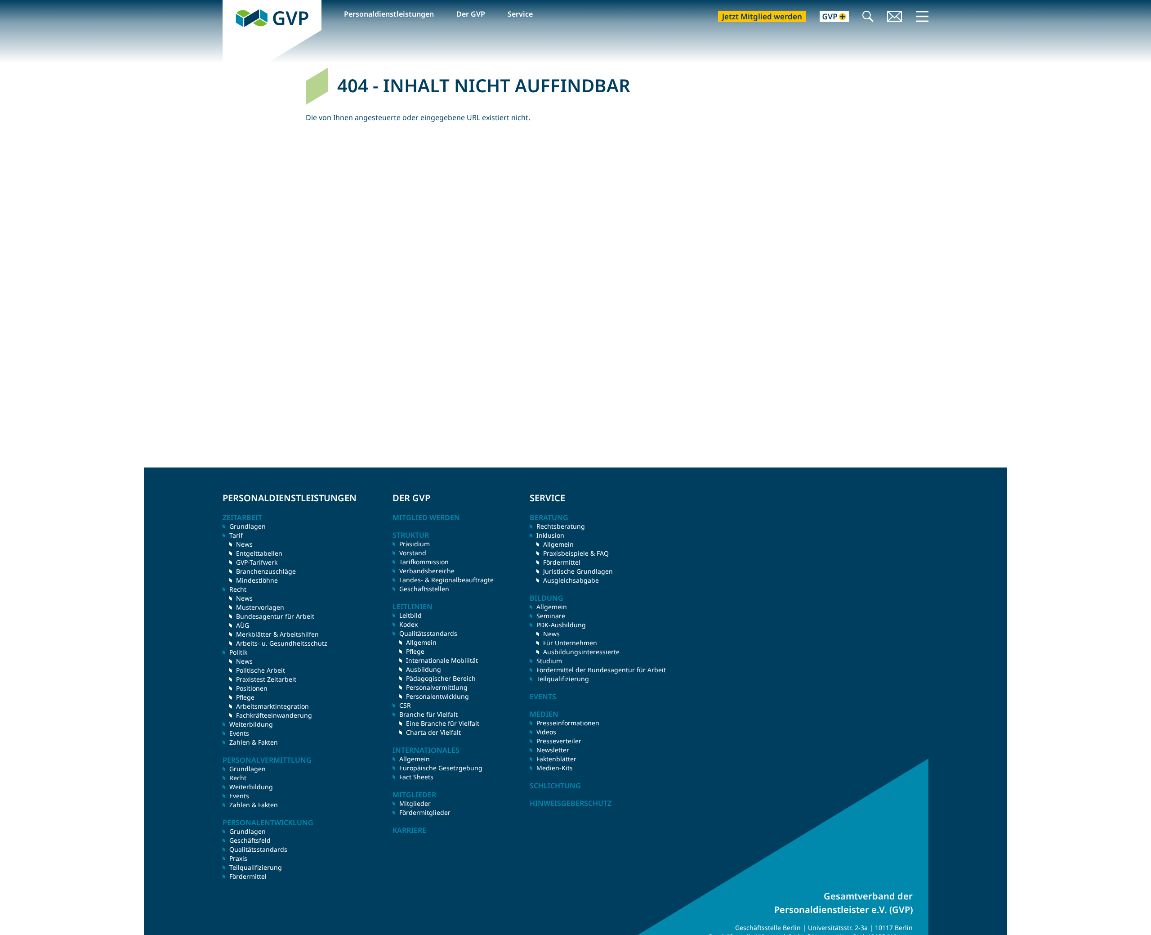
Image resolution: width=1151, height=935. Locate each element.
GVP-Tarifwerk (256, 562)
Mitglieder (415, 803)
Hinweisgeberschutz (570, 803)
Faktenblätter (556, 759)
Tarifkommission (424, 561)
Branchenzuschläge (266, 571)
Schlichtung (555, 786)
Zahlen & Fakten (253, 742)
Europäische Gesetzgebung (440, 768)
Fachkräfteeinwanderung (274, 715)
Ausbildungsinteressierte (581, 651)
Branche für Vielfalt (428, 714)
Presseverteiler (558, 741)
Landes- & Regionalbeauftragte (446, 579)
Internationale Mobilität (442, 660)
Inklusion (550, 535)
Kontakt (894, 17)
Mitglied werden (426, 517)
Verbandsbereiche (427, 570)
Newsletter (552, 750)
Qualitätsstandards (258, 849)
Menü (922, 16)
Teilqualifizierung (255, 867)
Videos (546, 732)
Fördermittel (248, 876)
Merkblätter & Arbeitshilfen (277, 634)
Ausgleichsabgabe (571, 580)
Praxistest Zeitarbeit (266, 679)
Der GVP (470, 14)
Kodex (408, 624)
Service (520, 14)
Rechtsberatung (560, 526)
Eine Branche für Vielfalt (442, 723)
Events (239, 733)
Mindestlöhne (257, 580)
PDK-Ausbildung (561, 624)
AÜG (242, 625)
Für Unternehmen (570, 642)
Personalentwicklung (437, 696)
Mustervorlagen (260, 607)
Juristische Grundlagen (578, 571)
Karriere (409, 830)
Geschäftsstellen (424, 588)
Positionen (252, 688)
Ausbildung (423, 669)
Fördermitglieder (425, 812)
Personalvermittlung (437, 687)
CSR (405, 705)
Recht (237, 777)
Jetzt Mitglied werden (762, 16)
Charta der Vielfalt (433, 732)
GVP (230, 5)
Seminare (550, 615)
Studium (549, 660)
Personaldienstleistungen (389, 14)
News (244, 544)
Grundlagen (247, 526)
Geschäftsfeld (250, 840)
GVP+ (829, 17)
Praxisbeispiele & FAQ (576, 553)
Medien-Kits (554, 768)
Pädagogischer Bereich (441, 678)
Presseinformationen (567, 723)
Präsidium (414, 543)
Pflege (245, 697)
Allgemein (421, 642)
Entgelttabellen (259, 553)
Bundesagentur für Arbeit (275, 616)
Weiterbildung (251, 724)
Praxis (238, 858)
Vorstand (412, 552)
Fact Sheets (416, 777)
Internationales (426, 750)
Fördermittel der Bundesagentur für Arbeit (601, 669)
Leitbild (410, 615)
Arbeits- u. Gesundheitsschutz (281, 643)
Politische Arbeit (260, 670)
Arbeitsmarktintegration (272, 706)
